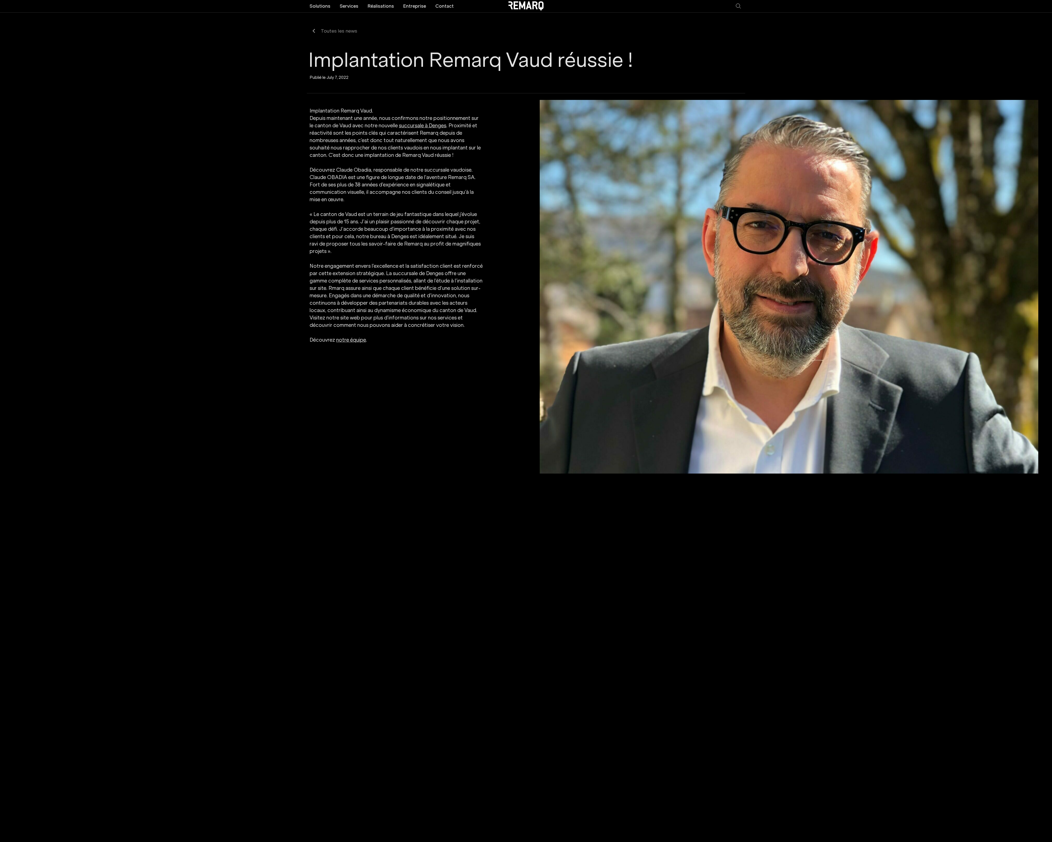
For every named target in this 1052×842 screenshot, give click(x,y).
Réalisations (381, 6)
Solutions (320, 6)
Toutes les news (339, 31)
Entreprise (414, 6)
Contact (444, 6)
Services (349, 6)
